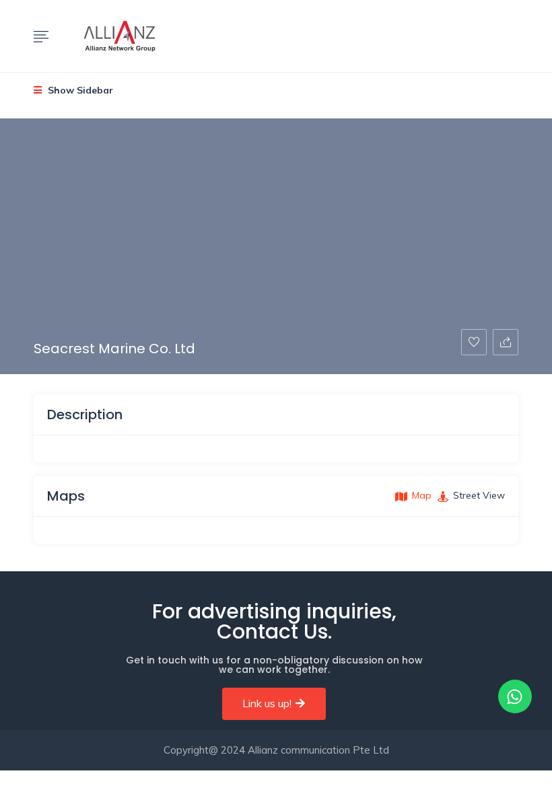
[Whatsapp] (515, 696)
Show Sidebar (79, 90)
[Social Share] (505, 342)
